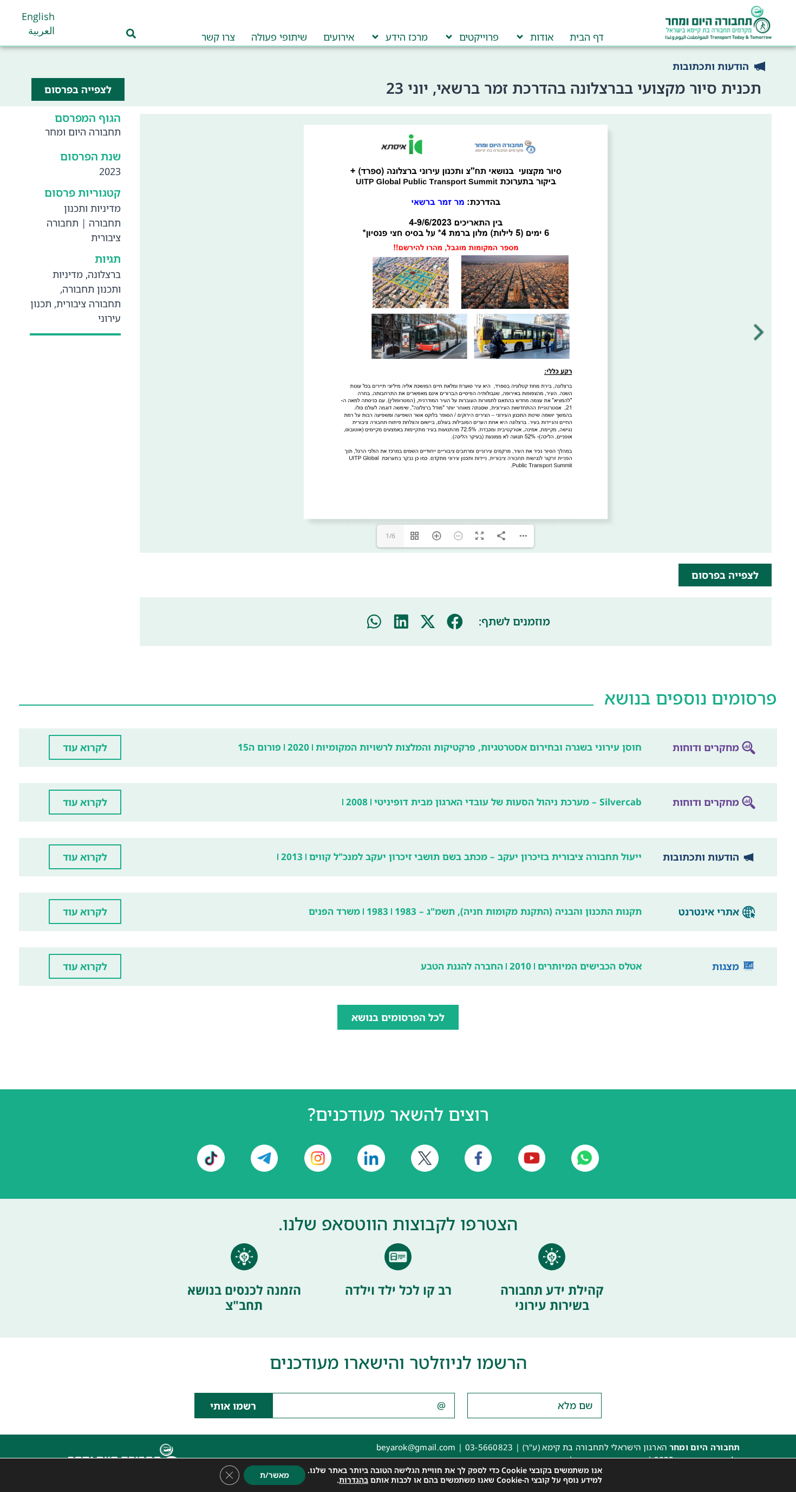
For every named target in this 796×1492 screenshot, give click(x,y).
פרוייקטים (479, 36)
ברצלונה (104, 274)
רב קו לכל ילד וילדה (398, 1290)
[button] (454, 621)
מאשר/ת (274, 1475)
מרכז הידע (407, 36)
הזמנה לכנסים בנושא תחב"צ (244, 1297)
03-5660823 (489, 1447)
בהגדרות (353, 1480)
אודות (541, 36)
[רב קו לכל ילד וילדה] (398, 1256)
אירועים (338, 36)
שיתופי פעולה (279, 36)
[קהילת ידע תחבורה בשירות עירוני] (551, 1256)
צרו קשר (218, 36)
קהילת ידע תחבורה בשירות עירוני (552, 1297)
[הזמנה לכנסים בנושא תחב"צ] (244, 1256)
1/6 (390, 535)
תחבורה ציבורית (88, 303)
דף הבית (587, 36)
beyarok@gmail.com (416, 1447)
